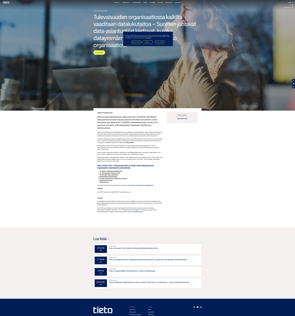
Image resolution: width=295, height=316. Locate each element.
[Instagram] (201, 307)
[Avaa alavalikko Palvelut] (119, 2)
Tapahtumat (151, 314)
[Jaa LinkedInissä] (293, 87)
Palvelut (116, 2)
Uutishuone (178, 2)
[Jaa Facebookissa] (293, 80)
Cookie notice (148, 37)
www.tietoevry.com (138, 212)
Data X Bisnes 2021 (182, 118)
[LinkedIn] (194, 307)
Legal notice (132, 309)
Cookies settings (160, 42)
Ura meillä (160, 2)
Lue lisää (100, 238)
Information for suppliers (135, 314)
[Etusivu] (6, 2)
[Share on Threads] (293, 84)
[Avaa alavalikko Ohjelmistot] (130, 2)
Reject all (148, 42)
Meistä (145, 2)
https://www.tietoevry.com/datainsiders (142, 185)
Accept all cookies (136, 42)
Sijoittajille (152, 2)
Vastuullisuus (168, 2)
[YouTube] (198, 307)
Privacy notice (132, 312)
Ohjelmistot (126, 2)
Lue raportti (99, 53)
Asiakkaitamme (137, 2)
